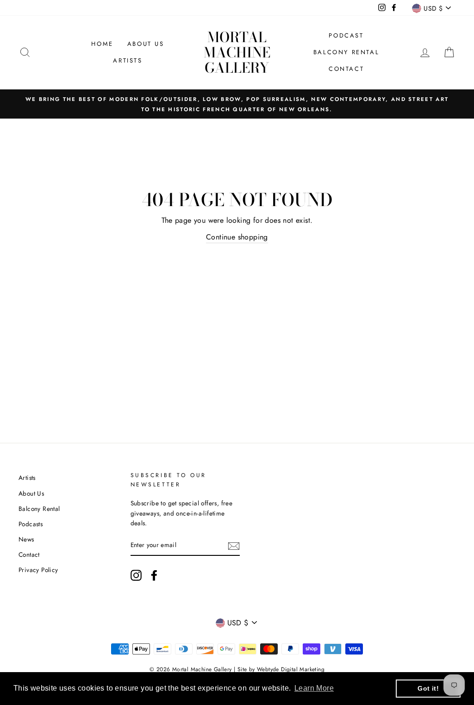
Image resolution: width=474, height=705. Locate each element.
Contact (346, 68)
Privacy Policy (38, 569)
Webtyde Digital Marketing (290, 669)
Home (102, 43)
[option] (237, 104)
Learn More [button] (314, 688)
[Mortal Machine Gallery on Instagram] (136, 575)
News (26, 539)
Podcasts (31, 524)
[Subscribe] (234, 546)
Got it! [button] (428, 688)
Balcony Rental (346, 52)
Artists (127, 60)
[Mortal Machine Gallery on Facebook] (154, 575)
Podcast (346, 35)
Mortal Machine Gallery (237, 52)
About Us (145, 43)
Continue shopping (237, 237)
